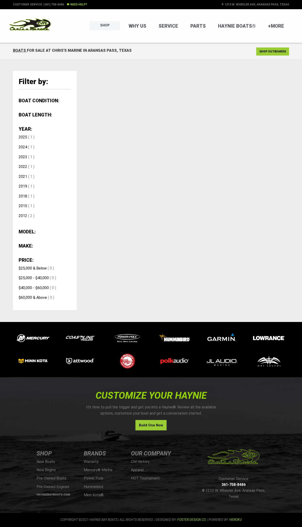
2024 (23, 147)
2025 (23, 137)
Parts (198, 26)
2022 (23, 166)
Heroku (235, 520)
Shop (105, 25)
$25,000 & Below (33, 268)
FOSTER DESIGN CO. (191, 520)
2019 (23, 186)
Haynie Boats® (237, 26)
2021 (23, 176)
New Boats (46, 461)
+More (276, 26)
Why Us (137, 26)
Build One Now (151, 425)
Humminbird (93, 486)
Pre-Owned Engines (53, 486)
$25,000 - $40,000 (34, 278)
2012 (23, 216)
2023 (23, 157)
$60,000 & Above (33, 297)
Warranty (91, 461)
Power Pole (93, 478)
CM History (140, 461)
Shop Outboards (272, 51)
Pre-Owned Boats (51, 478)
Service (168, 26)
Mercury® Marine (98, 470)
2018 (23, 196)
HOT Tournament (145, 478)
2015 (23, 206)
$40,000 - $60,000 (34, 288)
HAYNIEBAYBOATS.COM (53, 494)
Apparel (137, 470)
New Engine (46, 470)
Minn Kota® (94, 495)
